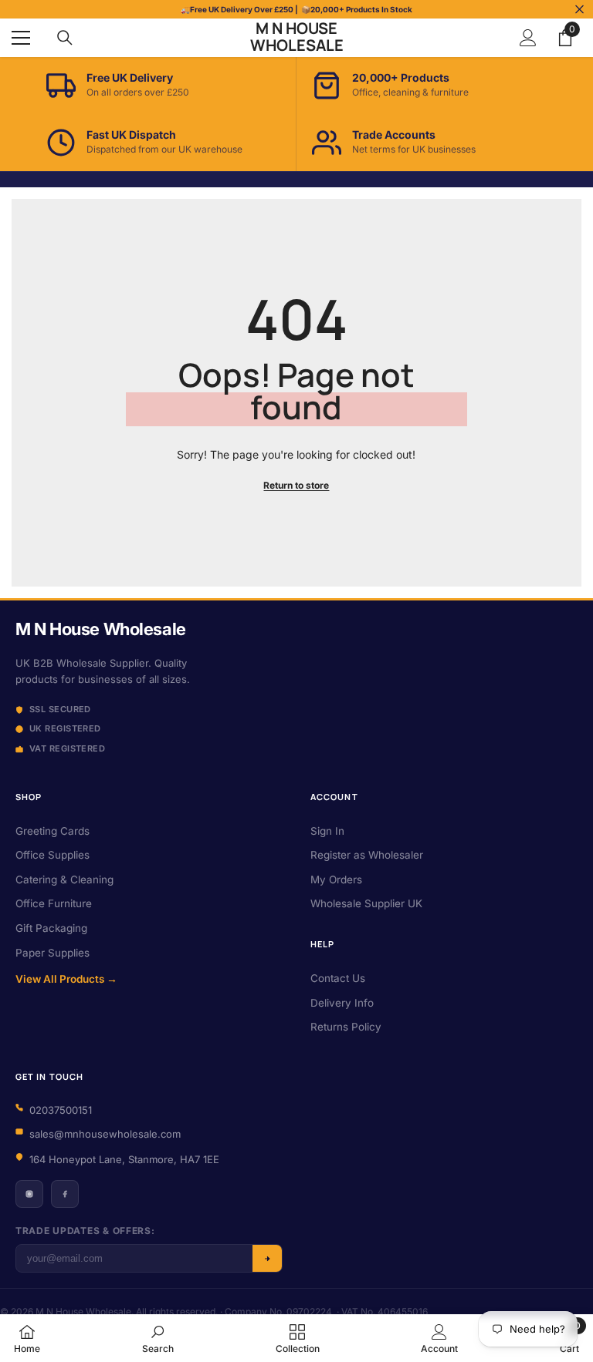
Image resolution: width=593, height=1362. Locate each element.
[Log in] (528, 37)
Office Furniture (53, 903)
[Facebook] (65, 1194)
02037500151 (60, 1110)
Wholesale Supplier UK (366, 903)
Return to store (296, 485)
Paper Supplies (52, 953)
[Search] (65, 38)
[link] (158, 1338)
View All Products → (66, 979)
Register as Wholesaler (366, 855)
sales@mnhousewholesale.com (105, 1134)
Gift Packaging (51, 928)
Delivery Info (342, 1003)
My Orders (336, 879)
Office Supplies (52, 855)
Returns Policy (345, 1027)
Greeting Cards (52, 831)
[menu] (21, 38)
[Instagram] (29, 1194)
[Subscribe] (267, 1258)
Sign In (327, 831)
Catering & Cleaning (64, 879)
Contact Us (337, 978)
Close (579, 9)
